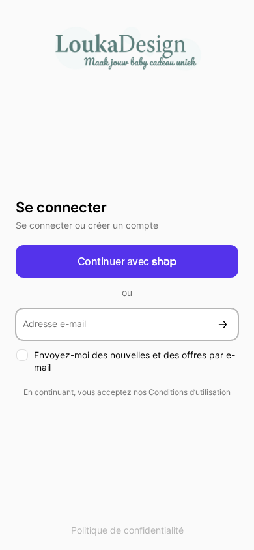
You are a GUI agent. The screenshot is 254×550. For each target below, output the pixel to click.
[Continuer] (223, 324)
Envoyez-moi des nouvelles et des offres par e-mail (134, 361)
